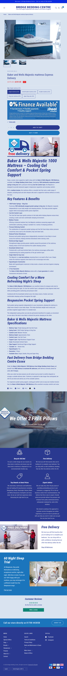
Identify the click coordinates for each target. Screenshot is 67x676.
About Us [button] (57, 622)
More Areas (27, 650)
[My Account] (58, 8)
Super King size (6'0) (29, 96)
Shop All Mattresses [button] (47, 547)
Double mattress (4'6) (44, 91)
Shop (4, 642)
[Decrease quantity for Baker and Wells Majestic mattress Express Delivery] (8, 127)
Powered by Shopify (33, 664)
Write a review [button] (33, 610)
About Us (6, 653)
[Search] (56, 8)
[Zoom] (58, 23)
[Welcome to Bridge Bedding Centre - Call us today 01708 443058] (33, 1)
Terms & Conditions (29, 640)
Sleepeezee (6, 648)
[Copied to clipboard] (35, 388)
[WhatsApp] (30, 388)
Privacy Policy (28, 642)
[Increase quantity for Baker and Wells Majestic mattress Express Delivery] (13, 127)
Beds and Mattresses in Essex (32, 645)
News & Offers (28, 653)
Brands (5, 645)
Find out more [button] (8, 590)
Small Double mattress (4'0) (29, 91)
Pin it (26, 388)
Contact (5, 656)
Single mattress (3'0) (14, 91)
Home (4, 14)
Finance (5, 651)
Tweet (18, 388)
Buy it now (33, 133)
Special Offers (7, 640)
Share (11, 388)
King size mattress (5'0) (15, 96)
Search (26, 637)
